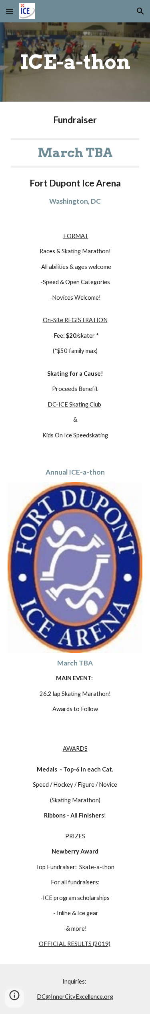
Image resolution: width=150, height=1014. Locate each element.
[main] (75, 62)
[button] (9, 11)
